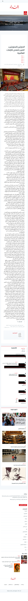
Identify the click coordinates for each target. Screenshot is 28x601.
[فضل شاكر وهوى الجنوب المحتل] (15, 367)
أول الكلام (25, 516)
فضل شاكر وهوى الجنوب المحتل (14, 377)
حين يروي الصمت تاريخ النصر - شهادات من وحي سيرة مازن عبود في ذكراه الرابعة (9, 364)
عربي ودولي (25, 526)
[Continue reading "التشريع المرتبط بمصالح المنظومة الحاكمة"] (14, 437)
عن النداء (22, 584)
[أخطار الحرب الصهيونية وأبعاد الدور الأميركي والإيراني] (15, 356)
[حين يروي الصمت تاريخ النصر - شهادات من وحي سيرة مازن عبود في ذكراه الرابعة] (22, 364)
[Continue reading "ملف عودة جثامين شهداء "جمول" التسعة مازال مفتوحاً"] (24, 562)
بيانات (25, 547)
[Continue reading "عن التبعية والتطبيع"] (14, 419)
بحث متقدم (11, 584)
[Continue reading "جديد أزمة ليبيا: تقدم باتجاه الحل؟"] (14, 455)
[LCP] (14, 7)
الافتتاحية (25, 513)
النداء (19, 22)
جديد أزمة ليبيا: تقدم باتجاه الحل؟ (19, 465)
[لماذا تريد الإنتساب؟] (22, 391)
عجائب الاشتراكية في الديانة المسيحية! (19, 483)
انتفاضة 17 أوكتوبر (23, 544)
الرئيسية (26, 511)
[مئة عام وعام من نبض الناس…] (22, 401)
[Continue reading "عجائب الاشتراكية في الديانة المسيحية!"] (14, 473)
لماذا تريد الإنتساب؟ (23, 394)
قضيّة (25, 542)
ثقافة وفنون (25, 531)
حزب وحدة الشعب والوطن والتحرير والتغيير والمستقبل (13, 375)
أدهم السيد (20, 64)
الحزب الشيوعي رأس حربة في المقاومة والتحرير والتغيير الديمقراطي (8, 566)
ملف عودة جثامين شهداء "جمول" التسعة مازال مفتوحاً (11, 561)
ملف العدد (24, 539)
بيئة (25, 549)
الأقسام (25, 13)
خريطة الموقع (17, 584)
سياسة (26, 518)
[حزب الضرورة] (22, 382)
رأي (25, 427)
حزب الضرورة (24, 385)
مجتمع (26, 521)
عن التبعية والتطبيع (22, 428)
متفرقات (11, 22)
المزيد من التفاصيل (23, 505)
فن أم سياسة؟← (6, 327)
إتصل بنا (5, 584)
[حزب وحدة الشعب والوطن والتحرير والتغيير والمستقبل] (22, 375)
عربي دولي (24, 463)
